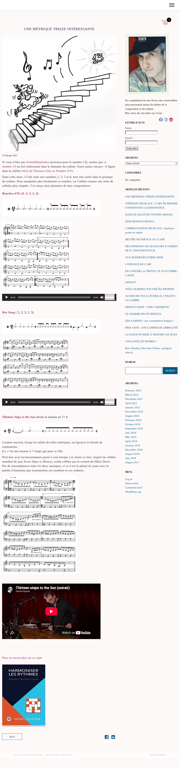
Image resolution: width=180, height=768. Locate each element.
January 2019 (132, 445)
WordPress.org (133, 491)
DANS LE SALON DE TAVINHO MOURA (149, 214)
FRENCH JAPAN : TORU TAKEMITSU (147, 307)
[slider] (110, 297)
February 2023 (133, 390)
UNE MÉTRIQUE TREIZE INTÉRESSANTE (149, 196)
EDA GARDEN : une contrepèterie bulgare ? (149, 320)
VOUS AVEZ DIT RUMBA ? (141, 341)
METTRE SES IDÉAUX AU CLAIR (145, 239)
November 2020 (134, 411)
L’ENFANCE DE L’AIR (138, 264)
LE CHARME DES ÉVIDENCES (143, 313)
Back (12, 736)
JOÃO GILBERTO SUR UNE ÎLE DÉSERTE (149, 289)
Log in (128, 479)
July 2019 (130, 432)
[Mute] (102, 297)
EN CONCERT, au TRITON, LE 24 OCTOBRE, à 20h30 (151, 273)
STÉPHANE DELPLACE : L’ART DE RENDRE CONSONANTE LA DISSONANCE (151, 205)
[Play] (6, 297)
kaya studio (158, 755)
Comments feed (133, 487)
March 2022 (132, 394)
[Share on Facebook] (106, 737)
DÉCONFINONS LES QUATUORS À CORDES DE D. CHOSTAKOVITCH (151, 248)
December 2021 (134, 399)
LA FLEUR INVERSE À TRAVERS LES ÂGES (151, 334)
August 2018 (132, 454)
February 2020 (133, 420)
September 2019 (134, 428)
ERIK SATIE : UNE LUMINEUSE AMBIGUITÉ (151, 327)
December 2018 (134, 449)
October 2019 (132, 424)
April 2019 (131, 441)
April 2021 (131, 403)
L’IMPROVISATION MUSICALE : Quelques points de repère (149, 230)
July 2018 (130, 458)
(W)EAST (130, 282)
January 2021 (132, 407)
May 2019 (130, 437)
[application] (59, 297)
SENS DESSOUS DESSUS (139, 221)
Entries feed (131, 483)
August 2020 (132, 415)
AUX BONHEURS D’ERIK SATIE (144, 257)
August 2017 (132, 462)
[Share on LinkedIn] (113, 737)
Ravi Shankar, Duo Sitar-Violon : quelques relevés (148, 350)
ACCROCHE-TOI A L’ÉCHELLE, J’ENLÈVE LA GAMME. (150, 298)
